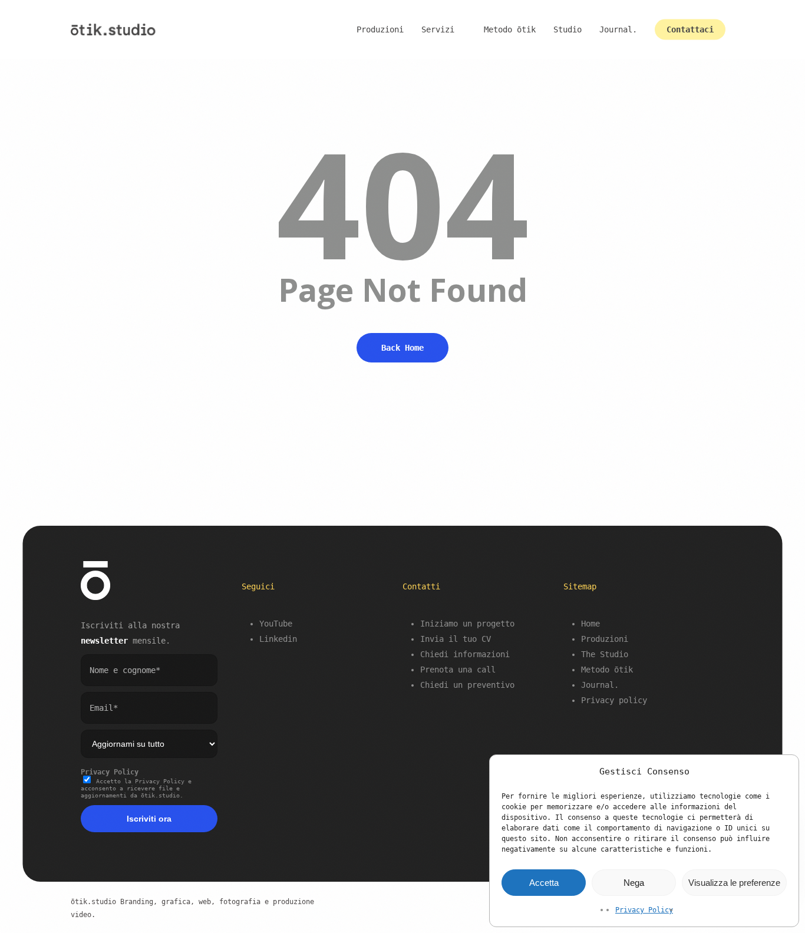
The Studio (604, 654)
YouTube (275, 623)
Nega (633, 883)
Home (590, 623)
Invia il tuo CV (455, 639)
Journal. (600, 685)
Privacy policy (614, 700)
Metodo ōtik (607, 669)
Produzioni (604, 639)
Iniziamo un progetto (467, 623)
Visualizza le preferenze (734, 883)
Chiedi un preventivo (467, 685)
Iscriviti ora (149, 818)
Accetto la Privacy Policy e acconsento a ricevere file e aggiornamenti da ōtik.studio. (136, 788)
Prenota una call (458, 669)
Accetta (544, 883)
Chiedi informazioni (465, 654)
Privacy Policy (644, 910)
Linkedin (278, 639)
